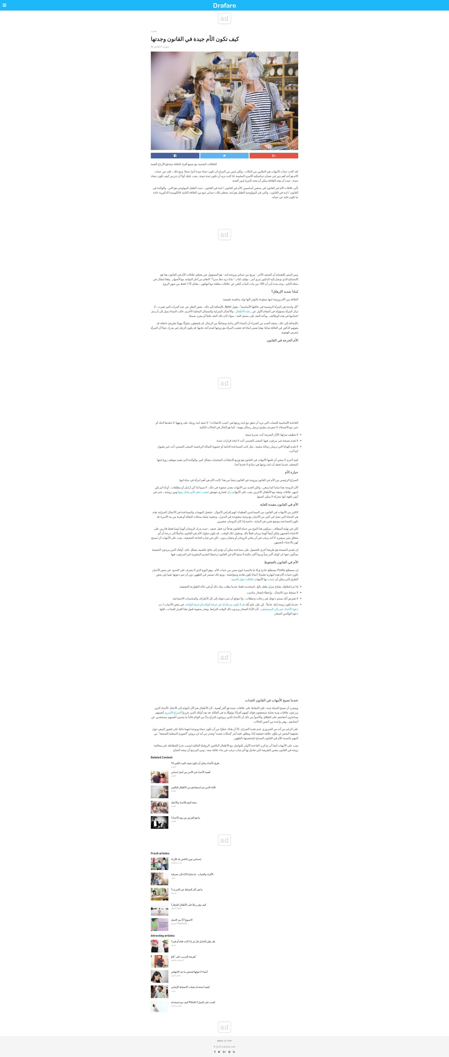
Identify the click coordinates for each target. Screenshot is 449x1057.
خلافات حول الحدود (242, 579)
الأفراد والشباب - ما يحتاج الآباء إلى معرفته (192, 874)
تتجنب (270, 579)
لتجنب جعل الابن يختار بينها (193, 492)
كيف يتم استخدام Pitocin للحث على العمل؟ (193, 1002)
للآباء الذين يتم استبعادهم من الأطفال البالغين (193, 787)
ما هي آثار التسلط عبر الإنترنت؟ (187, 889)
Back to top (224, 1041)
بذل (229, 492)
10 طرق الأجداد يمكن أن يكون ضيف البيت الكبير (195, 763)
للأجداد (153, 31)
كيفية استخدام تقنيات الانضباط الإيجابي (190, 987)
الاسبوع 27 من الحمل (182, 919)
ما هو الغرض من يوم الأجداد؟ (185, 817)
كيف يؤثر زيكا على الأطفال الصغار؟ (188, 904)
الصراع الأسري (173, 712)
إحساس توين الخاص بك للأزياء (186, 859)
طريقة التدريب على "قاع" (183, 956)
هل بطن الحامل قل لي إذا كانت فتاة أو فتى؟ (193, 941)
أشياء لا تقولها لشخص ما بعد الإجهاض (189, 971)
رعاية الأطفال (244, 311)
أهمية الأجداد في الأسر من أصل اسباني (190, 772)
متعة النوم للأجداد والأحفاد (184, 802)
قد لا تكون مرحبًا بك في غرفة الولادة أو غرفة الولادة (215, 604)
